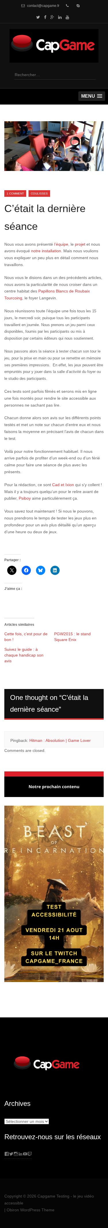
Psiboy (25, 498)
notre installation (46, 251)
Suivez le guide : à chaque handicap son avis (23, 655)
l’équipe (61, 244)
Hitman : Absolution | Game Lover (60, 740)
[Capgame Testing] (54, 59)
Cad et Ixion (63, 484)
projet (80, 244)
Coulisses (39, 193)
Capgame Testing (53, 1196)
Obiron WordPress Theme (30, 1210)
